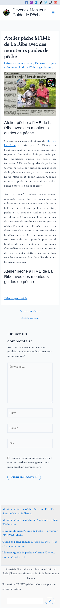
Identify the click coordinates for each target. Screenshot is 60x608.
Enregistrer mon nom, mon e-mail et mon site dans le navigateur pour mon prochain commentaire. (29, 462)
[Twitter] (45, 2)
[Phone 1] (50, 2)
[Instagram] (31, 2)
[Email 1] (55, 2)
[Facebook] (26, 2)
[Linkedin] (36, 2)
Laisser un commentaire (18, 63)
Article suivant (30, 318)
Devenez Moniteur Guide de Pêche (29, 12)
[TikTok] (41, 2)
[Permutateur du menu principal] (53, 12)
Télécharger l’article (15, 298)
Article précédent (30, 311)
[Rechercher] (49, 601)
